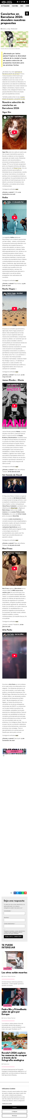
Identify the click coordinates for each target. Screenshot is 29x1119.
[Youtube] (24, 2)
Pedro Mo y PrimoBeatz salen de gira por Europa (14, 1012)
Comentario (7, 911)
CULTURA (15, 6)
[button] (27, 14)
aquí (16, 371)
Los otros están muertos (14, 973)
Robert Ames (17, 168)
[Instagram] (20, 2)
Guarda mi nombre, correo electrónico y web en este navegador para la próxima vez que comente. (14, 932)
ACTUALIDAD (5, 6)
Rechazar (14, 1115)
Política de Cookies (7, 1103)
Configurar (14, 1111)
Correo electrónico (9, 923)
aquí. (16, 621)
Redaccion (14, 29)
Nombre (6, 917)
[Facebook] (18, 2)
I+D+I (21, 6)
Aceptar (14, 1107)
